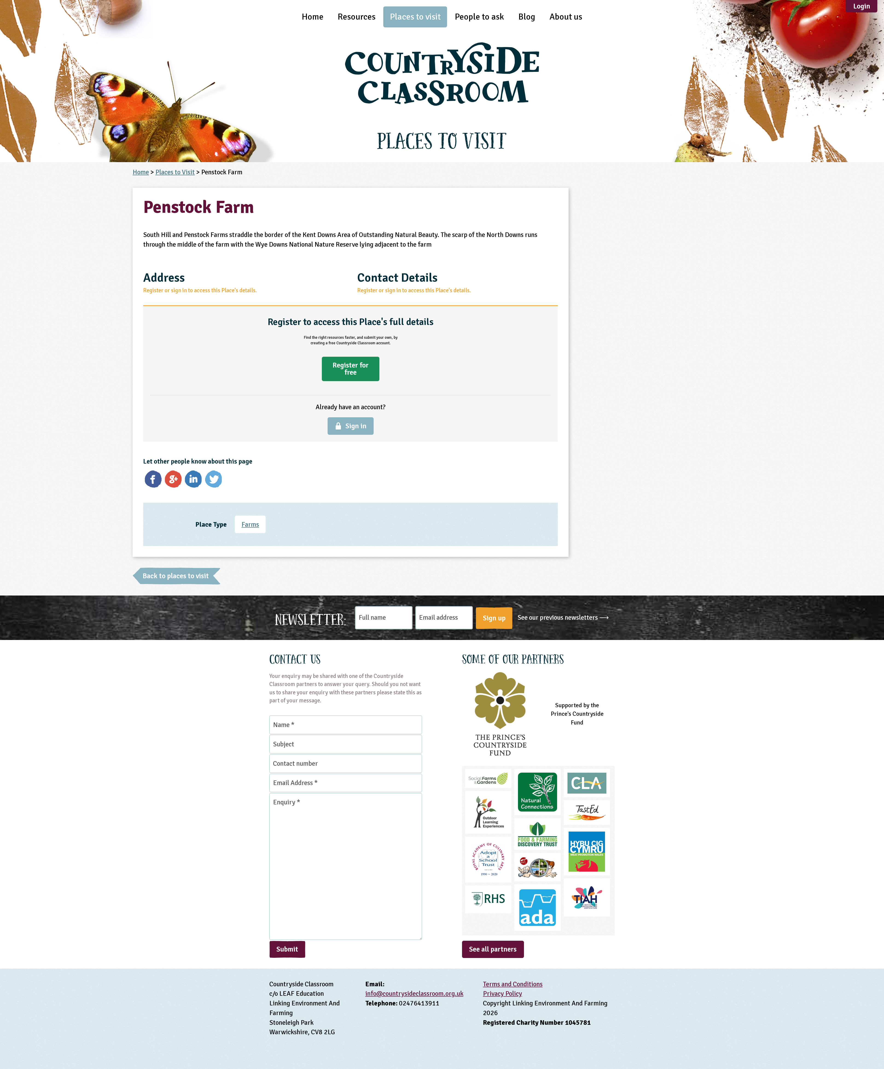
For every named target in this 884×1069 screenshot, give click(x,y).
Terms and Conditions (513, 984)
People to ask (479, 17)
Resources (356, 17)
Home (312, 17)
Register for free (350, 369)
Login (861, 6)
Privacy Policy (502, 994)
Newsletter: (310, 618)
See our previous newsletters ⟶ (563, 617)
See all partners (493, 949)
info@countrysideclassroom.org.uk (414, 994)
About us (566, 17)
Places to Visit (175, 172)
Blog (526, 17)
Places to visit (415, 17)
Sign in (356, 426)
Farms (250, 524)
